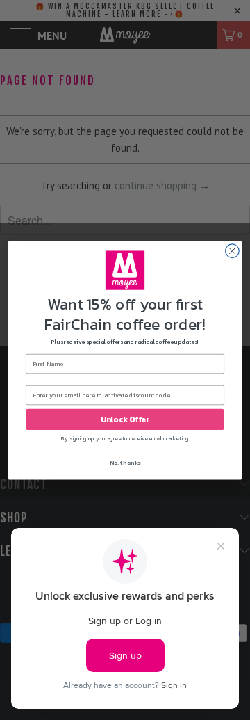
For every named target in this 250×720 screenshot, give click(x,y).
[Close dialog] (233, 250)
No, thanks (125, 462)
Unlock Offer (125, 419)
